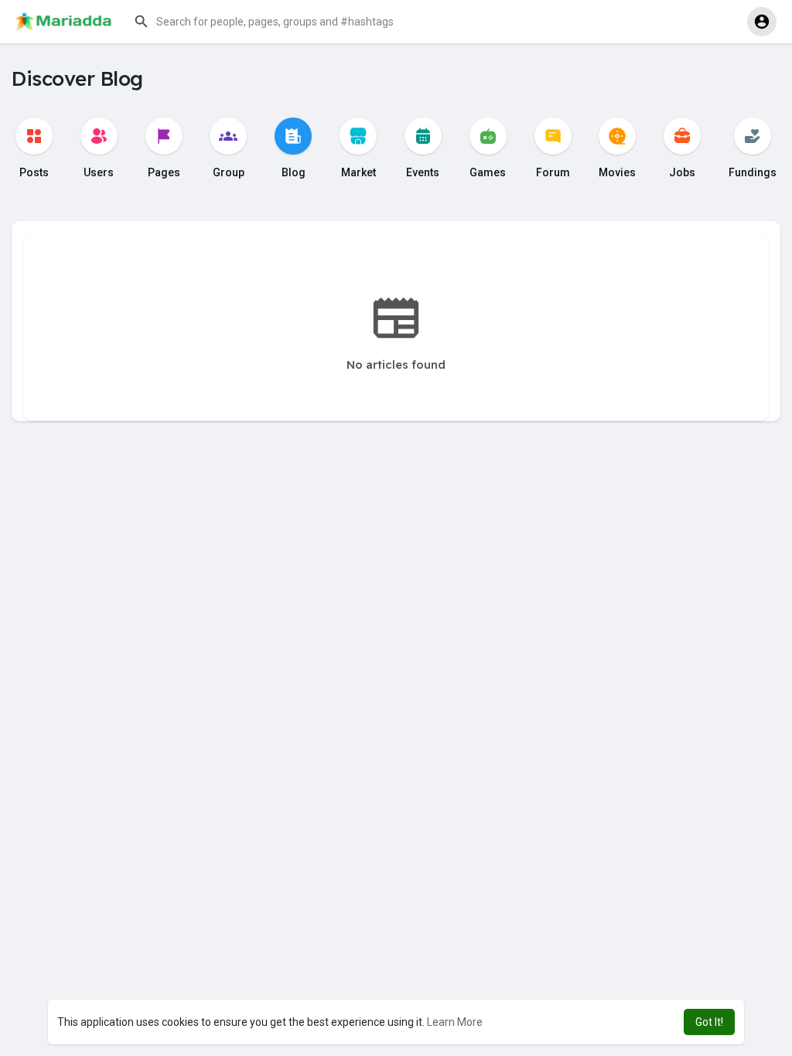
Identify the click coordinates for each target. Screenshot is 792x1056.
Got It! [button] (709, 1022)
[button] (282, 21)
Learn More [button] (455, 1022)
